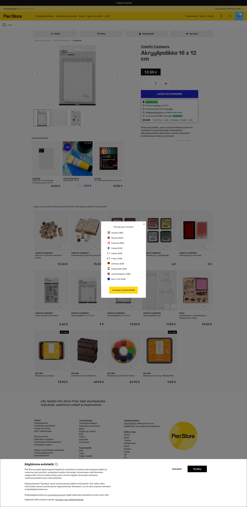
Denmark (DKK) (117, 243)
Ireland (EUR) (116, 253)
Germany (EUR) (117, 264)
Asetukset (177, 469)
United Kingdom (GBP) (121, 274)
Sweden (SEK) (117, 233)
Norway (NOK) (117, 238)
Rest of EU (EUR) (118, 279)
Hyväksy (197, 469)
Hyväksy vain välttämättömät (69, 499)
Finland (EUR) (117, 248)
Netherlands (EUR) (119, 269)
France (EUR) (116, 258)
